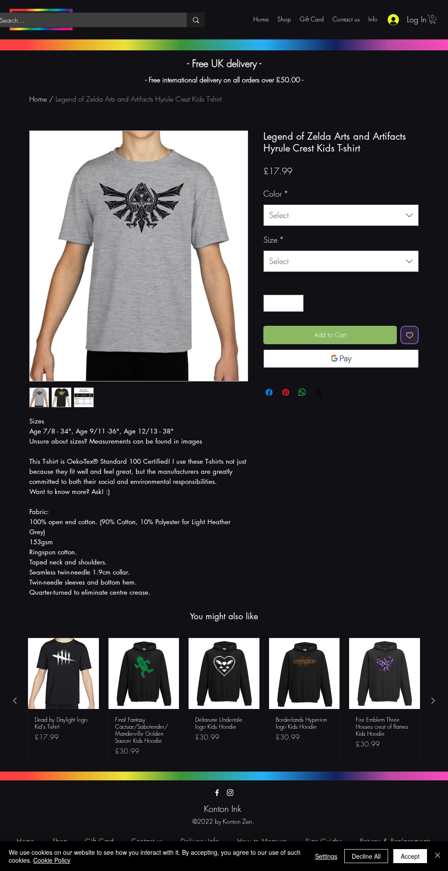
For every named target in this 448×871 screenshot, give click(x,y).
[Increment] (297, 303)
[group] (224, 700)
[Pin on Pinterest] (285, 392)
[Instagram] (230, 792)
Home (38, 99)
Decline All (366, 856)
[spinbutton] (283, 303)
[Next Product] (433, 700)
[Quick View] (63, 673)
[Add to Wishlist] (409, 335)
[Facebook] (217, 792)
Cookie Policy (51, 860)
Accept (410, 856)
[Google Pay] (341, 358)
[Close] (437, 856)
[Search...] (196, 20)
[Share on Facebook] (269, 392)
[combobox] (341, 215)
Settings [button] (326, 856)
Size (273, 239)
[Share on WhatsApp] (302, 392)
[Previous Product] (15, 700)
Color (275, 193)
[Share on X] (319, 392)
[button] (432, 19)
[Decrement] (270, 303)
